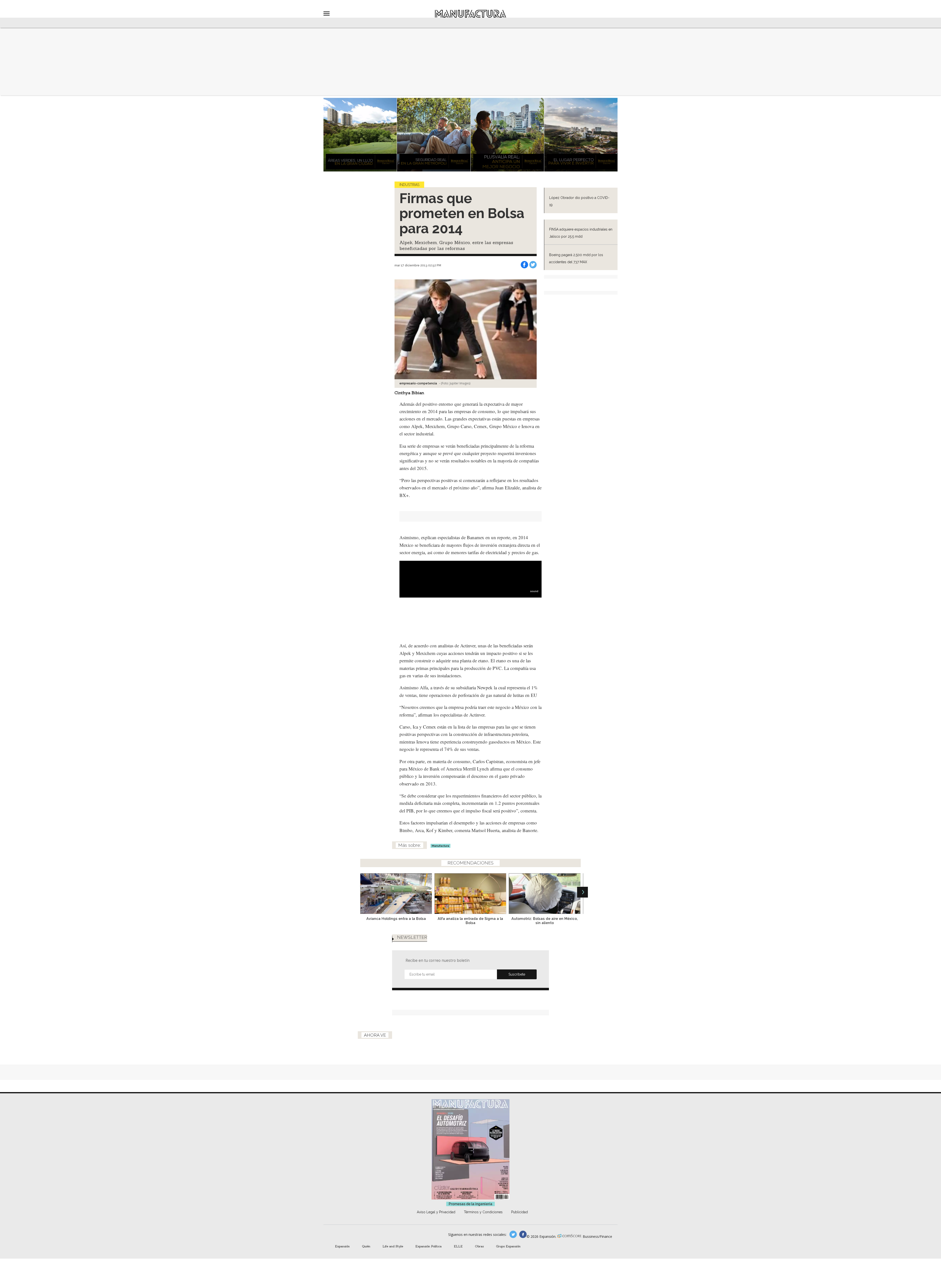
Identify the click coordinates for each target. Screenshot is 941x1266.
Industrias (409, 185)
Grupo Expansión (508, 1246)
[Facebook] (524, 264)
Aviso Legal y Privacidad (436, 1212)
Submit (517, 974)
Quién (366, 1246)
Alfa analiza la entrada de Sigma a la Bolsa (470, 920)
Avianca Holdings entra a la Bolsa (396, 918)
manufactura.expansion (523, 1234)
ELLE (458, 1246)
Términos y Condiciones (483, 1212)
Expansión (342, 1246)
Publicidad (519, 1212)
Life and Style (393, 1246)
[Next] (582, 892)
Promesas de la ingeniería (470, 1204)
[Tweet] (533, 264)
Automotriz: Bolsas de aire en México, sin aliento (544, 920)
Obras (479, 1246)
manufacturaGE (513, 1234)
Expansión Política (428, 1246)
